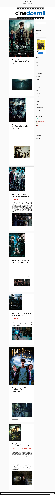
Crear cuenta (38, 132)
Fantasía (38, 96)
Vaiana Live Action (38, 30)
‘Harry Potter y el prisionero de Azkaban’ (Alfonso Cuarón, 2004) (21, 389)
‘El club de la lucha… (42, 119)
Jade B (38, 121)
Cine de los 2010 (39, 79)
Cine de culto (38, 76)
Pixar (37, 104)
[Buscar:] (41, 23)
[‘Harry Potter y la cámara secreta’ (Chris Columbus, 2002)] (15, 440)
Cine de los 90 (38, 82)
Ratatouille (37, 28)
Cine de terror (38, 84)
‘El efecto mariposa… (42, 121)
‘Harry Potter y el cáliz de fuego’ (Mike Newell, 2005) (22, 314)
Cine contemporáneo (39, 73)
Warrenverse (38, 112)
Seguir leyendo (14, 92)
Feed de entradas (39, 135)
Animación (38, 62)
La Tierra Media (39, 99)
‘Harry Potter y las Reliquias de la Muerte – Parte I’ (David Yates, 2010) (21, 126)
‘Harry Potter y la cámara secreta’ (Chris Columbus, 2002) (21, 445)
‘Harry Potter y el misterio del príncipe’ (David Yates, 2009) (21, 195)
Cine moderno (38, 87)
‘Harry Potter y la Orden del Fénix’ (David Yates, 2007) (20, 261)
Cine (27, 198)
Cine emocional (38, 85)
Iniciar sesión (38, 133)
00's (37, 59)
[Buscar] (45, 23)
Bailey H (39, 119)
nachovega (21, 198)
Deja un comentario (15, 199)
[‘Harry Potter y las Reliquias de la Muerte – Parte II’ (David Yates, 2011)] (21, 56)
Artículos (25, 198)
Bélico (37, 68)
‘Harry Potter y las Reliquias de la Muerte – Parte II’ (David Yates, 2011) (21, 61)
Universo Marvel (39, 110)
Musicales (38, 101)
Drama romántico (39, 93)
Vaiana (37, 33)
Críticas (30, 198)
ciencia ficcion (38, 70)
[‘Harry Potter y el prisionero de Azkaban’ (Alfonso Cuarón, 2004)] (21, 384)
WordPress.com (39, 138)
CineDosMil (27, 2)
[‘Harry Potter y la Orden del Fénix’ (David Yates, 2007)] (17, 257)
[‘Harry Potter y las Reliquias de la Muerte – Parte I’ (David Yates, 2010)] (17, 121)
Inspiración (38, 98)
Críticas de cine (38, 90)
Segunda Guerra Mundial (40, 107)
